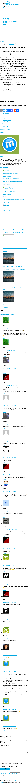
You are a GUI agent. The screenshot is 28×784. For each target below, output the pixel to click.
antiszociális (11, 44)
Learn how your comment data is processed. (15, 772)
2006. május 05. (10, 602)
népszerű (7, 3)
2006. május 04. (7, 120)
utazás (7, 6)
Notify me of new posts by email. (9, 766)
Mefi (4, 118)
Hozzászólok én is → (8, 314)
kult (4, 7)
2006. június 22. (10, 655)
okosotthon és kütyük (12, 4)
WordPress (15, 780)
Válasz (4, 338)
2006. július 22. (9, 671)
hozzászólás (4, 745)
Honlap (2, 760)
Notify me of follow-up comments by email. (12, 763)
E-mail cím (3, 758)
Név (1, 755)
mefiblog (7, 2)
